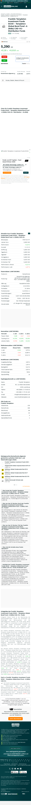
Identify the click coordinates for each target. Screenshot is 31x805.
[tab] (15, 495)
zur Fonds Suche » (26, 486)
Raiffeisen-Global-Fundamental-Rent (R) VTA (17, 476)
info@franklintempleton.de (22, 394)
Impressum (7, 764)
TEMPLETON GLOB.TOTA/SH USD (14, 480)
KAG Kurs (25, 239)
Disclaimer (15, 764)
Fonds (7, 13)
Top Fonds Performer (16, 13)
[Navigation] (1, 6)
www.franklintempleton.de (22, 397)
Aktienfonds (4, 405)
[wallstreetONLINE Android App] (23, 773)
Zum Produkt (7, 172)
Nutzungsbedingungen (24, 765)
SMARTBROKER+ (22, 742)
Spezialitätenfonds (6, 418)
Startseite (3, 13)
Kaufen (26, 172)
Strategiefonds (5, 413)
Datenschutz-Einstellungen (8, 765)
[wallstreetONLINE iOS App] (14, 773)
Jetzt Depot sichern (15, 748)
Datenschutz (22, 764)
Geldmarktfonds (5, 415)
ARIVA (11, 777)
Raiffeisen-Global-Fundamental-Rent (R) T (16, 473)
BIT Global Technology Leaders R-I (12, 167)
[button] (15, 492)
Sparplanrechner (16, 561)
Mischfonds (4, 410)
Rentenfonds (5, 408)
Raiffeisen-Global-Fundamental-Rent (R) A (16, 469)
